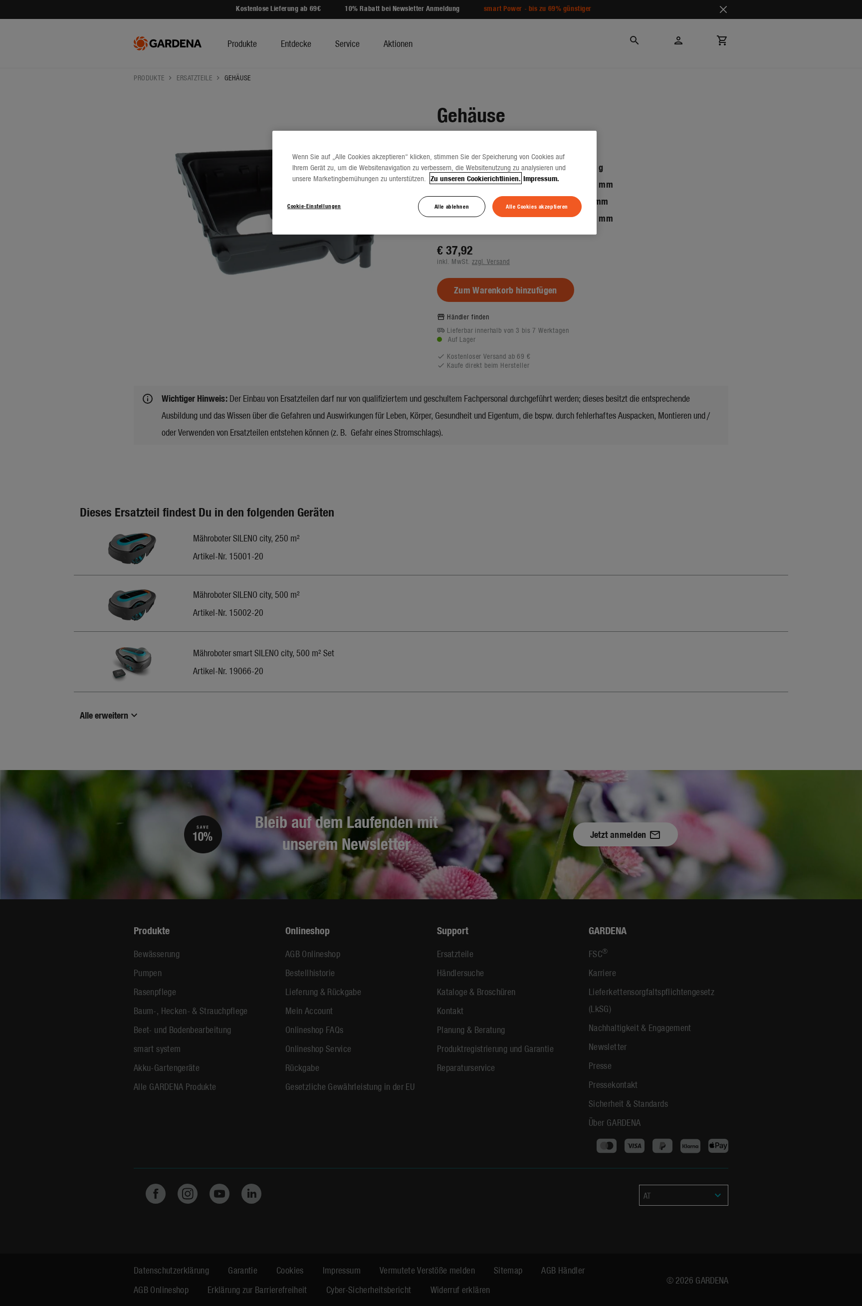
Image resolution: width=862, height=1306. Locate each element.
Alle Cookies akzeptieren (537, 206)
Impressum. (541, 178)
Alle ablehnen (451, 206)
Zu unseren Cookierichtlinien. (476, 178)
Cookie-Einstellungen (314, 206)
